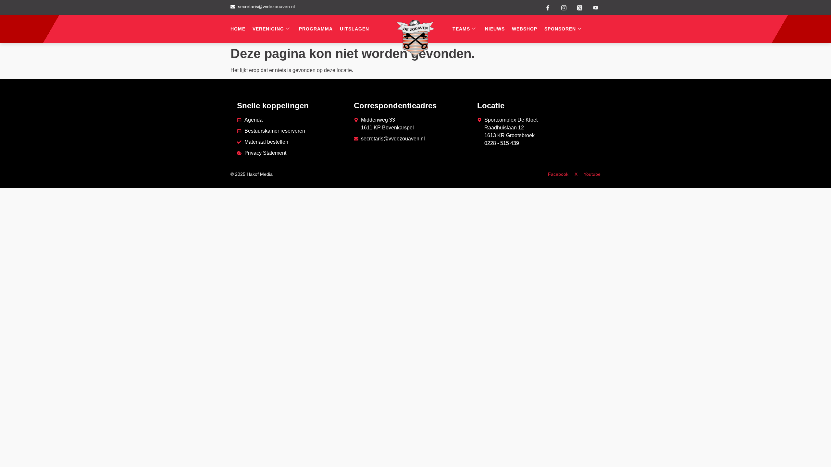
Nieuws (495, 28)
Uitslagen (354, 28)
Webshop (524, 28)
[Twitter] (580, 7)
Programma (316, 28)
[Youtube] (596, 8)
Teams (461, 28)
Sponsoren (560, 28)
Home (237, 28)
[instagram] (564, 7)
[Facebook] (548, 7)
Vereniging (268, 28)
